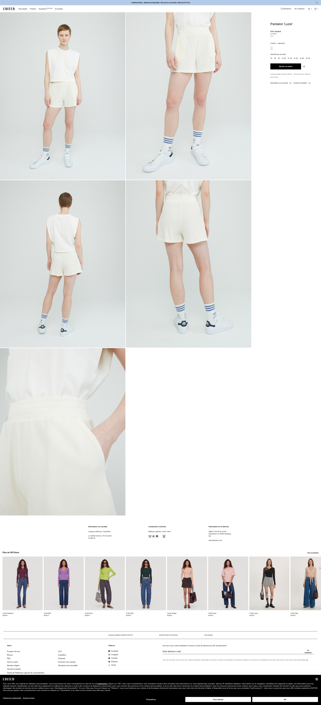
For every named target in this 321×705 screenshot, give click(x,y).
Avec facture (274, 77)
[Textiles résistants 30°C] (149, 536)
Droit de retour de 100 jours (302, 74)
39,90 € (5, 615)
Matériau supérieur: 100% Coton (159, 531)
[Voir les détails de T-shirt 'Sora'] (228, 583)
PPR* (275, 31)
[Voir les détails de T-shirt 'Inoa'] (105, 583)
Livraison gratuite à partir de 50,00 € (281, 74)
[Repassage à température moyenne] (160, 536)
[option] (271, 47)
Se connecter (299, 9)
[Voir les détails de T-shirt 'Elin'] (64, 583)
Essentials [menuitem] (59, 9)
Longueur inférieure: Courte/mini (99, 531)
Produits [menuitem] (33, 9)
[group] (238, 652)
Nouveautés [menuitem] (23, 9)
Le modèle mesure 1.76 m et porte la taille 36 (100, 537)
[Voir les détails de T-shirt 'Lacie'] (269, 583)
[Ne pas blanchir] (153, 536)
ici (307, 660)
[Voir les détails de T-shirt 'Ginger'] (187, 583)
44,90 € (210, 615)
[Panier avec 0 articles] (315, 9)
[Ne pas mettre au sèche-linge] (156, 536)
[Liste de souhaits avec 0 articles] (309, 9)
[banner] (160, 2)
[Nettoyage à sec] (164, 536)
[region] (100, 533)
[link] (9, 646)
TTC (271, 36)
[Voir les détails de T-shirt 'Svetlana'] (23, 583)
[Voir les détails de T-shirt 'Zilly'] (146, 583)
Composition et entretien (157, 526)
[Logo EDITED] (9, 9)
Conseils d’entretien (300, 83)
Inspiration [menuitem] (46, 9)
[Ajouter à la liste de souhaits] (304, 66)
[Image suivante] (320, 568)
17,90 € (273, 34)
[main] (160, 533)
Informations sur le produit (279, 83)
